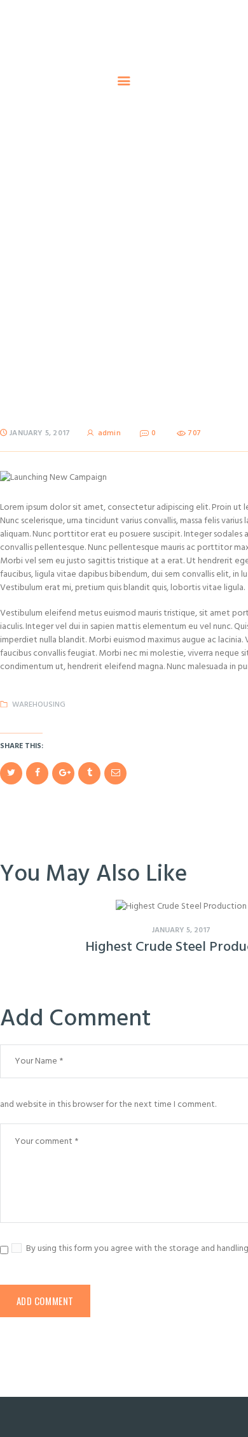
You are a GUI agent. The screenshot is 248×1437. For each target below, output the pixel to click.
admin (109, 433)
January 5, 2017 (40, 433)
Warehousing (38, 704)
